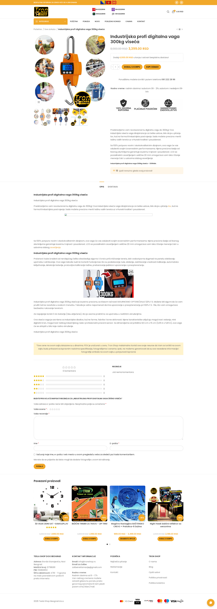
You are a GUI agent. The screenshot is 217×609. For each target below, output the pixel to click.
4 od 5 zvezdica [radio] (57, 409)
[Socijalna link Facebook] (177, 2)
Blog (151, 566)
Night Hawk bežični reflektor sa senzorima (165, 525)
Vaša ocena (40, 409)
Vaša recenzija (41, 413)
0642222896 (100, 9)
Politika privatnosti (158, 577)
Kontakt (114, 572)
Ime (36, 443)
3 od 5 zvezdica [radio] (55, 409)
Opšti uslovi (154, 572)
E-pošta (114, 443)
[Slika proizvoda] (51, 503)
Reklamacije (116, 566)
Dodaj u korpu (132, 67)
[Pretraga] (168, 11)
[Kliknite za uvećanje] (39, 102)
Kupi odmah (152, 67)
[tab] (101, 185)
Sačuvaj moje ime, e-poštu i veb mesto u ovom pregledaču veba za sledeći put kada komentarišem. (85, 454)
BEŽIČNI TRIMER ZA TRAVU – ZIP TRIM (89, 523)
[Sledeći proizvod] (182, 29)
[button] (51, 539)
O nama (153, 561)
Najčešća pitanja (118, 561)
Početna (38, 29)
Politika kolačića (157, 583)
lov (169, 206)
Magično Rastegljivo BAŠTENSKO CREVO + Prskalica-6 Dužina (127, 525)
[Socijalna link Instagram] (181, 2)
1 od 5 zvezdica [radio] (50, 409)
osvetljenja (55, 247)
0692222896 (100, 14)
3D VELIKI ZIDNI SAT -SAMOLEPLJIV (51, 523)
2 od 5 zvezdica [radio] (52, 409)
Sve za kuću (50, 29)
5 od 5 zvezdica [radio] (59, 409)
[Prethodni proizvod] (177, 29)
